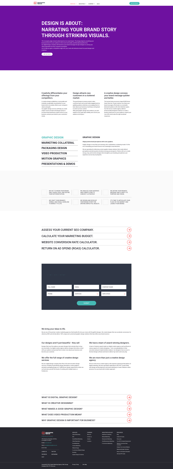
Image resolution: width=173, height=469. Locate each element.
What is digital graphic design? (59, 397)
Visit (43, 457)
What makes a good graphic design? (62, 409)
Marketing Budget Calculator (123, 449)
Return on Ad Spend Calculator (123, 451)
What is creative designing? (57, 403)
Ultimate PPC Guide (121, 453)
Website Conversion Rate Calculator (122, 444)
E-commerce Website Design (78, 450)
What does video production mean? (62, 414)
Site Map (85, 464)
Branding (74, 452)
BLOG (98, 4)
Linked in (44, 451)
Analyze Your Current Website (123, 447)
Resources (119, 439)
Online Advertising (76, 434)
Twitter (53, 451)
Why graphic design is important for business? (68, 420)
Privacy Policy (75, 464)
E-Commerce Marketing (107, 443)
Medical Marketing (106, 436)
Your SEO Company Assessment (124, 441)
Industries (82, 4)
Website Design (75, 447)
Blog (118, 434)
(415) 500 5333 (48, 442)
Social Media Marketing (77, 439)
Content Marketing (76, 445)
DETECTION (44, 447)
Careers (89, 439)
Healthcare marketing (106, 434)
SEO (73, 436)
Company (90, 4)
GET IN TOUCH (134, 3)
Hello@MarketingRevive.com (51, 445)
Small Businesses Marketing (108, 441)
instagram (54, 454)
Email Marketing (75, 443)
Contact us (89, 436)
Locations (89, 441)
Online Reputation (76, 441)
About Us (89, 434)
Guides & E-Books (120, 436)
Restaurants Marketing (107, 439)
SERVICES (72, 4)
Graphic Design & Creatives (78, 454)
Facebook (44, 454)
